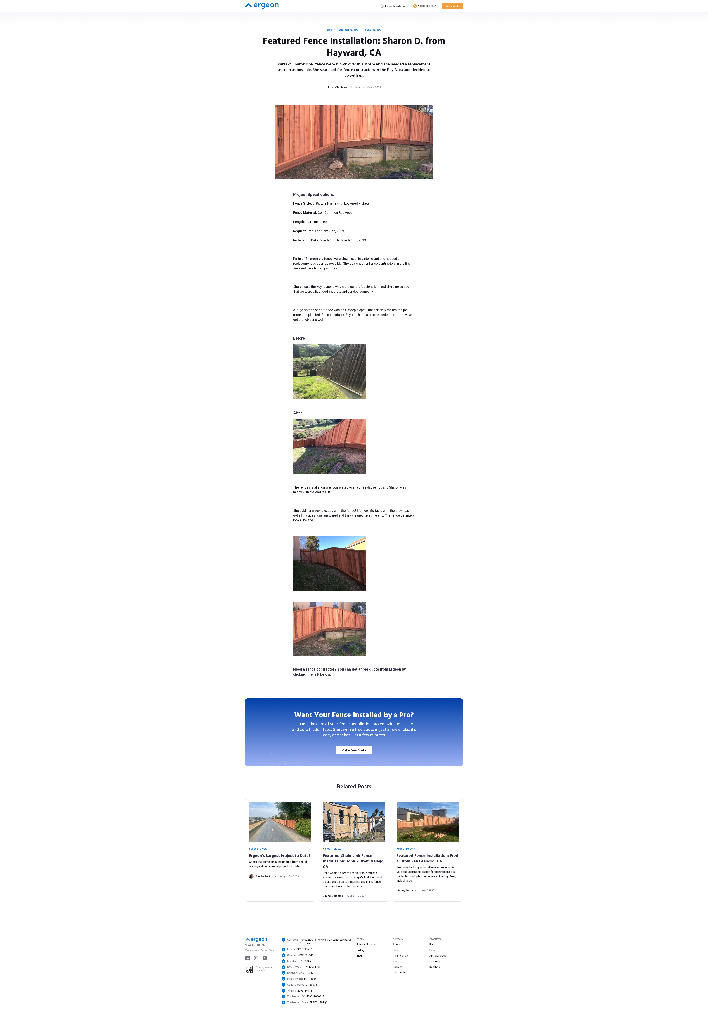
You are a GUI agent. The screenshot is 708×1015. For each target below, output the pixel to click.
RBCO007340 (305, 955)
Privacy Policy (268, 950)
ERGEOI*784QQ (319, 1002)
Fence (432, 944)
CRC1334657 (304, 949)
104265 (309, 972)
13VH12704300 (311, 967)
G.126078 (311, 984)
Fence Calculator (366, 944)
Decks (432, 950)
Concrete (434, 961)
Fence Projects (372, 29)
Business (434, 966)
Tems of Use (252, 950)
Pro (395, 961)
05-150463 (306, 961)
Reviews (398, 966)
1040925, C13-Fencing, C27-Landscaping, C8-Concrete (326, 941)
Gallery (361, 950)
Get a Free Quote (354, 750)
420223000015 (315, 996)
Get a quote (452, 6)
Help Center (400, 972)
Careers (397, 950)
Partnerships (400, 955)
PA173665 (310, 978)
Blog (329, 29)
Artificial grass (437, 955)
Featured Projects (348, 29)
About (396, 944)
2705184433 (304, 990)
